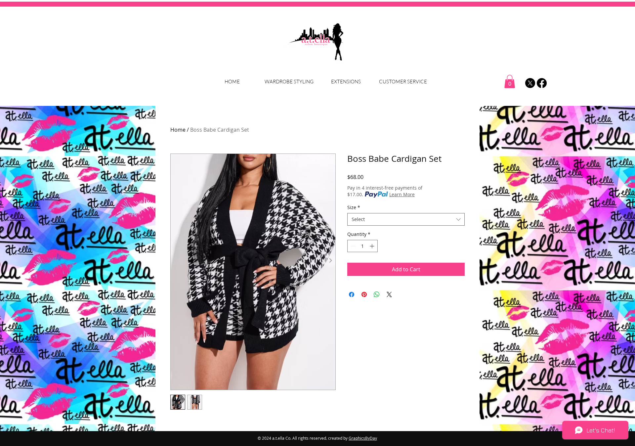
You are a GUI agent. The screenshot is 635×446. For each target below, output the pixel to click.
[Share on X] (389, 294)
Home (178, 129)
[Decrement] (352, 246)
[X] (530, 83)
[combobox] (406, 219)
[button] (509, 81)
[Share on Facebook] (352, 294)
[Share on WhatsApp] (377, 294)
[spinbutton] (362, 246)
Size (353, 207)
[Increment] (372, 246)
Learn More (402, 194)
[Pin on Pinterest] (364, 294)
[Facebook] (542, 83)
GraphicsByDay (363, 438)
